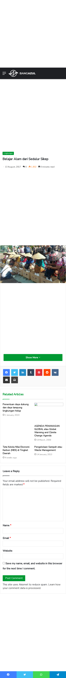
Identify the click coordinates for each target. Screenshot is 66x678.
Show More (32, 357)
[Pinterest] (39, 372)
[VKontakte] (55, 372)
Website (7, 550)
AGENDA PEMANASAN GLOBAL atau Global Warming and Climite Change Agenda (47, 430)
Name (7, 525)
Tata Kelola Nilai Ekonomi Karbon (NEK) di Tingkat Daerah (16, 450)
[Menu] (4, 74)
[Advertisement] (33, 33)
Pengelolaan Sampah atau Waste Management (48, 448)
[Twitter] (14, 372)
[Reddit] (47, 372)
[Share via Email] (6, 380)
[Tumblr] (30, 372)
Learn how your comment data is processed (32, 586)
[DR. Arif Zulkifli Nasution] (22, 73)
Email (7, 538)
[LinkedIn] (22, 372)
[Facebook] (6, 372)
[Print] (14, 380)
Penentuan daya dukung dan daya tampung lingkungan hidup (16, 407)
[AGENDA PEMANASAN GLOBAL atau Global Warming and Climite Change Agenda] (48, 413)
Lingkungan (8, 153)
